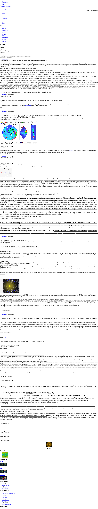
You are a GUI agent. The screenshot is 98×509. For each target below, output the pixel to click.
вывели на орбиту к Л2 (28, 105)
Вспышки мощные (4, 497)
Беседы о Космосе (4, 28)
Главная (1, 9)
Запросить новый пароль (5, 53)
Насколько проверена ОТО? (5, 485)
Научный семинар (4, 19)
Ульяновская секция (4, 14)
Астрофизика (3, 38)
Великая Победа (4, 31)
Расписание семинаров (5, 2)
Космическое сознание (5, 29)
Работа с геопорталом (5, 22)
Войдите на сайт (4, 94)
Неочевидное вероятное (5, 30)
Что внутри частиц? (4, 494)
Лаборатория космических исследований (5, 6)
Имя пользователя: (3, 50)
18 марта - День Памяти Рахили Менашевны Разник (8, 493)
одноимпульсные (19, 101)
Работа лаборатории (4, 18)
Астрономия (3, 36)
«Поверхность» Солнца (5, 488)
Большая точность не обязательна (6, 504)
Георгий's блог (7, 9)
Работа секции (4, 1)
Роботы (3, 40)
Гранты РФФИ (4, 34)
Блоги (4, 9)
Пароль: (1, 51)
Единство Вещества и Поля (5, 482)
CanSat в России (4, 41)
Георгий (4, 158)
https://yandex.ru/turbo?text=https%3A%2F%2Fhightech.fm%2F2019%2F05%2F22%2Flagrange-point (12, 258)
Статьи (3, 35)
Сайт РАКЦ (3, 13)
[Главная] (1, 5)
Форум (3, 3)
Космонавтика (4, 39)
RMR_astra (3, 27)
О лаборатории (4, 17)
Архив (3, 4)
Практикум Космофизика (5, 33)
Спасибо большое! (4, 501)
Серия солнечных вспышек (5, 500)
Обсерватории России (5, 37)
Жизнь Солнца (4, 32)
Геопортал (3, 23)
